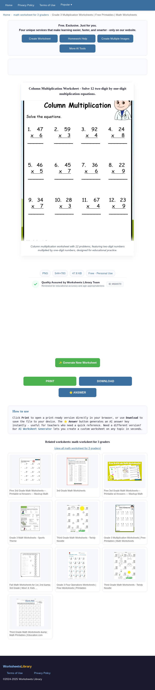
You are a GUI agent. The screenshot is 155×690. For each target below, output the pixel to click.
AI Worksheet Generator (35, 428)
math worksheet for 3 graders (31, 14)
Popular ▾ (66, 4)
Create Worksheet (40, 38)
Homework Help (77, 38)
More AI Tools (77, 48)
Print (50, 381)
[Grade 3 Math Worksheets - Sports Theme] (30, 518)
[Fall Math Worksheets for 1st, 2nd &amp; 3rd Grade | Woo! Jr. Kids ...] (30, 565)
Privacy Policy (26, 5)
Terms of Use (47, 5)
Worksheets (17, 666)
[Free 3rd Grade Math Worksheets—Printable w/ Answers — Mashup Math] (30, 471)
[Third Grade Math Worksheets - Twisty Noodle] (77, 518)
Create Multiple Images (115, 38)
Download (105, 381)
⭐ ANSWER (77, 392)
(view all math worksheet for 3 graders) (77, 448)
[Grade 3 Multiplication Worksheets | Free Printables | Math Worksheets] (125, 518)
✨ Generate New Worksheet (78, 362)
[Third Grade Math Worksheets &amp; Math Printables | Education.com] (30, 612)
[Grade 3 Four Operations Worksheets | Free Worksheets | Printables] (77, 565)
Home (8, 5)
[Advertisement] (77, 324)
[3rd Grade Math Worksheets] (77, 471)
